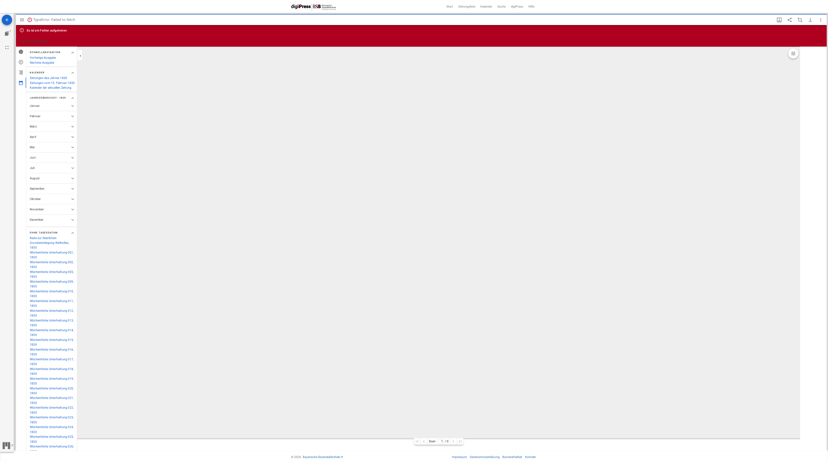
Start (449, 6)
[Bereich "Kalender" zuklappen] (72, 73)
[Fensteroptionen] (820, 20)
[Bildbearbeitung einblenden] (793, 53)
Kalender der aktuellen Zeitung (50, 87)
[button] (421, 41)
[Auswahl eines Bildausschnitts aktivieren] (800, 20)
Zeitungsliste (466, 6)
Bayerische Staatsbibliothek (321, 457)
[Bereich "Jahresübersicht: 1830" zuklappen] (72, 98)
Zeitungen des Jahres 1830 (48, 78)
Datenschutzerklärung (485, 457)
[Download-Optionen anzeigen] (810, 20)
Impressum (459, 457)
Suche (501, 6)
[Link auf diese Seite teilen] (789, 20)
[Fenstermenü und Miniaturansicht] (779, 20)
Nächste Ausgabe (42, 62)
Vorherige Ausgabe (43, 57)
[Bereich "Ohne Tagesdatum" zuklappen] (72, 233)
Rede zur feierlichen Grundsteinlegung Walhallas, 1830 (49, 242)
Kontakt (530, 457)
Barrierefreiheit (512, 457)
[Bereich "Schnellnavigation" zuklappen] (72, 52)
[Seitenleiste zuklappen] (80, 55)
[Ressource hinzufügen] (7, 20)
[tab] (21, 52)
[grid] (813, 249)
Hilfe (531, 6)
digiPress (517, 6)
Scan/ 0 (438, 441)
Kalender (486, 6)
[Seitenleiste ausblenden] (22, 20)
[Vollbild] (7, 47)
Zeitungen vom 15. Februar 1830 (52, 83)
